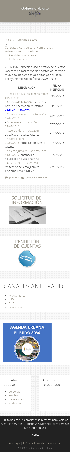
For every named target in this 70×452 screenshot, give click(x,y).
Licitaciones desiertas (23, 59)
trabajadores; (16, 399)
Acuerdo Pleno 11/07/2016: (23, 130)
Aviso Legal (14, 443)
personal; (14, 391)
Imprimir (13, 178)
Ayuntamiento (17, 295)
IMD (11, 299)
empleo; (13, 395)
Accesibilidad (54, 443)
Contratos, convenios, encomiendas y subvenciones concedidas (29, 49)
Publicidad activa (26, 39)
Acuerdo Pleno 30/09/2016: (14, 141)
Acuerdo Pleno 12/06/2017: (23, 163)
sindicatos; (15, 403)
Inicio (8, 39)
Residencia (15, 307)
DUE (11, 303)
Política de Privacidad (34, 443)
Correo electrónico (36, 178)
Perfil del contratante (22, 55)
